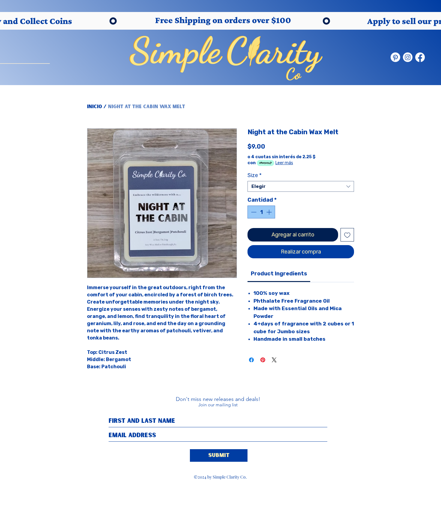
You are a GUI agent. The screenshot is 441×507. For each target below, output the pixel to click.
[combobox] (301, 186)
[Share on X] (274, 359)
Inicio (94, 106)
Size (255, 175)
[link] (279, 273)
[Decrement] (253, 212)
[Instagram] (407, 57)
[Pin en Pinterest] (262, 359)
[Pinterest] (395, 57)
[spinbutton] (261, 212)
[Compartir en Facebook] (251, 359)
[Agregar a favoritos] (347, 235)
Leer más (284, 162)
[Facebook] (420, 57)
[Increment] (269, 212)
